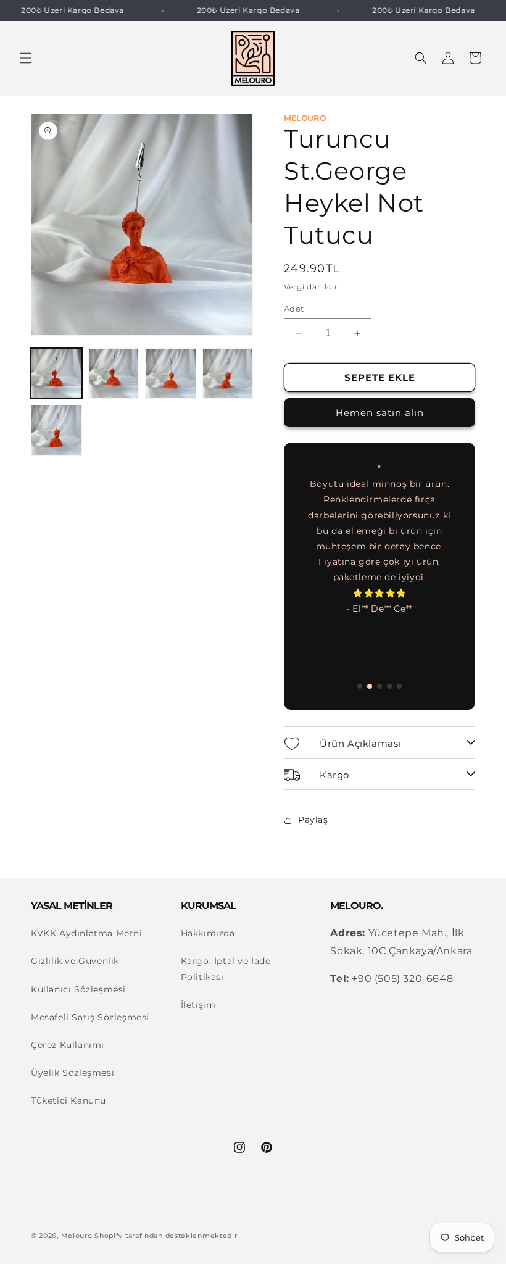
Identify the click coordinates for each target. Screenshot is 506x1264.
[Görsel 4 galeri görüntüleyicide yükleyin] (228, 373)
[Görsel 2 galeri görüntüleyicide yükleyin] (113, 373)
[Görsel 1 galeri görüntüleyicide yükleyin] (56, 373)
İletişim (198, 1004)
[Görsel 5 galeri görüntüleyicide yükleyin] (56, 430)
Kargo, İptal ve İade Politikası (226, 968)
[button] (25, 58)
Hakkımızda (208, 933)
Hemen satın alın (380, 412)
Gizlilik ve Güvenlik (75, 961)
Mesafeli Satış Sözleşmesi (90, 1017)
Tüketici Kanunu (68, 1100)
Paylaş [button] (313, 819)
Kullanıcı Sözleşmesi (78, 989)
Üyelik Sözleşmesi (72, 1072)
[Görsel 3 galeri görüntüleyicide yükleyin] (170, 373)
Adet (294, 309)
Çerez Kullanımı (67, 1044)
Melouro (77, 1235)
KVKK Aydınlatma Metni (87, 933)
